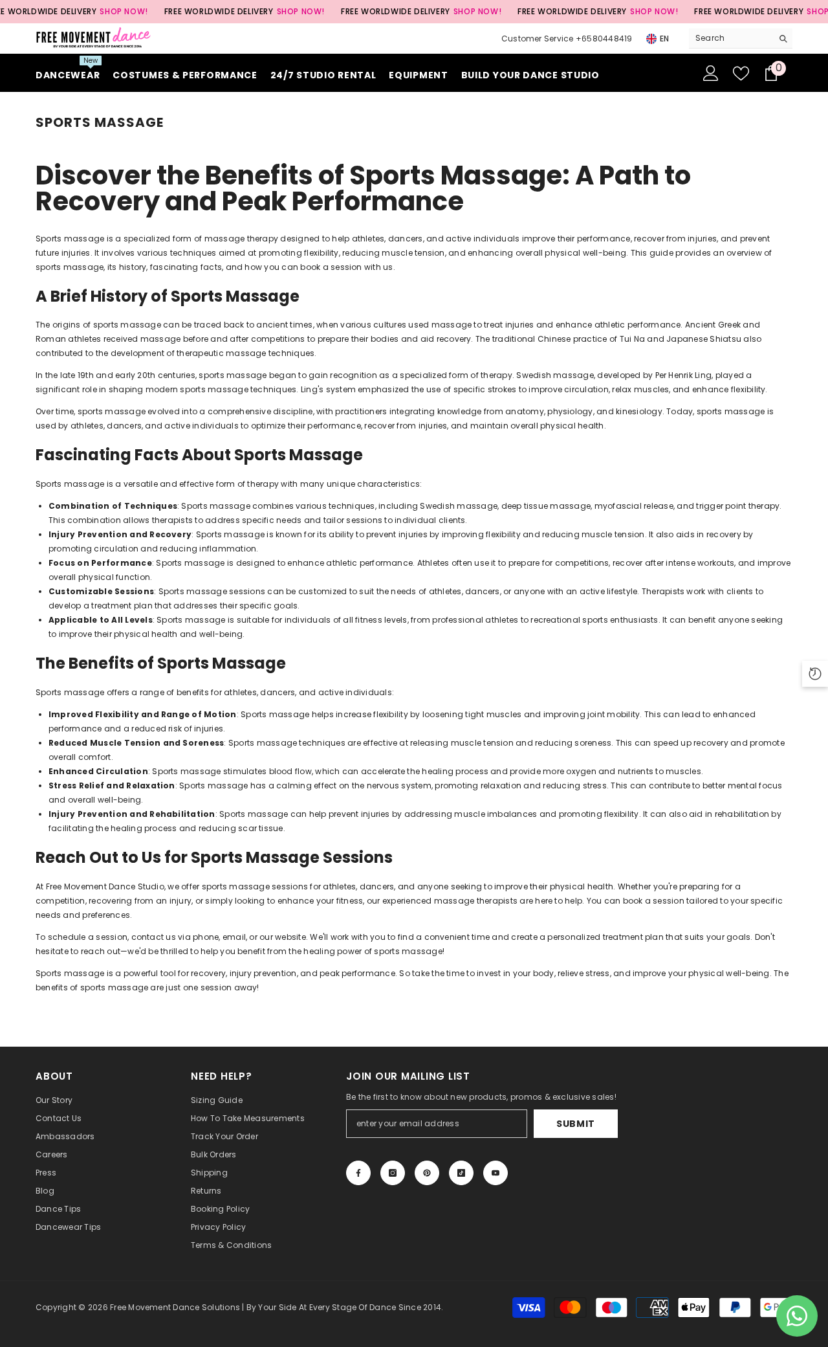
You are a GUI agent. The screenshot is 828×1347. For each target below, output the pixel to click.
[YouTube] (495, 1173)
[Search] (740, 38)
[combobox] (730, 38)
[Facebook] (358, 1173)
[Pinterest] (427, 1173)
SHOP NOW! (123, 11)
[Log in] (711, 73)
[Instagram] (392, 1173)
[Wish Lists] (741, 73)
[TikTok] (461, 1173)
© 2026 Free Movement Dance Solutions (159, 1307)
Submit (575, 1123)
